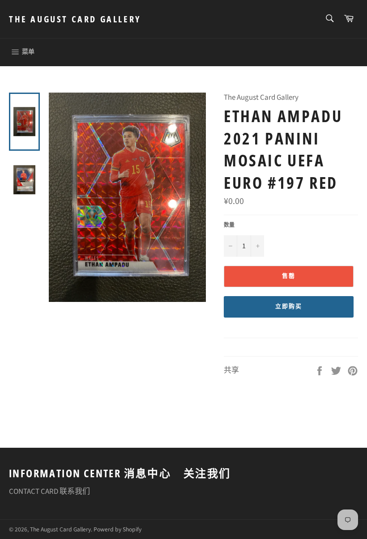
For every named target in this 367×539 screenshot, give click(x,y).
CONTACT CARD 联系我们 (49, 491)
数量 (229, 225)
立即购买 (288, 306)
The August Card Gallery (75, 19)
